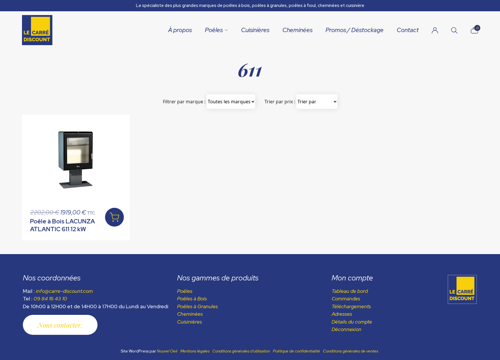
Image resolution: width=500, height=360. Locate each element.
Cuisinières (255, 30)
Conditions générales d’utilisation (241, 351)
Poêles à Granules (197, 306)
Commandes (346, 298)
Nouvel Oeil (167, 351)
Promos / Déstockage (355, 30)
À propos (180, 30)
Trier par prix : (279, 101)
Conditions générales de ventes (350, 351)
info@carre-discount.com (64, 291)
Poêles (214, 30)
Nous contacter (59, 324)
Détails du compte (352, 321)
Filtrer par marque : (184, 101)
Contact (408, 30)
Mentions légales (194, 351)
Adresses (342, 314)
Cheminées (297, 30)
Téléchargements (351, 306)
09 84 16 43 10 (50, 298)
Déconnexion (346, 329)
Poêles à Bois (192, 298)
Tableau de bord (350, 291)
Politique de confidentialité (296, 351)
